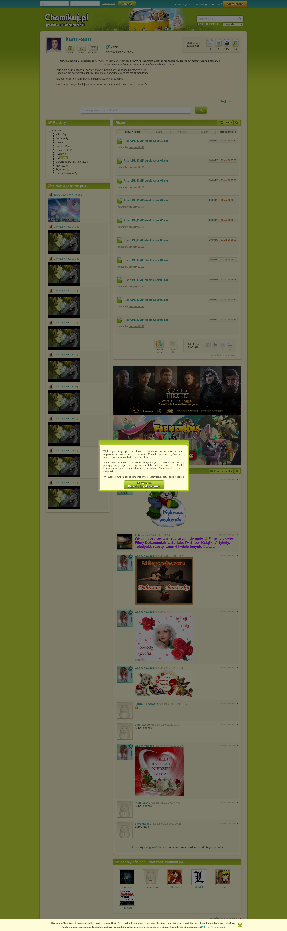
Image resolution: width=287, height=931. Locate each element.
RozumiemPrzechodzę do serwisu (144, 484)
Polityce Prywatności (213, 927)
